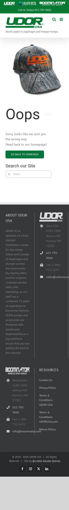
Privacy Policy (47, 388)
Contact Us (45, 380)
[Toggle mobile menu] (61, 19)
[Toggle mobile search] (54, 19)
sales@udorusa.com (54, 277)
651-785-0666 (43, 10)
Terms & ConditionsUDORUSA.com (48, 416)
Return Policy (47, 429)
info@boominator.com (21, 431)
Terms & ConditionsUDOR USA (46, 400)
